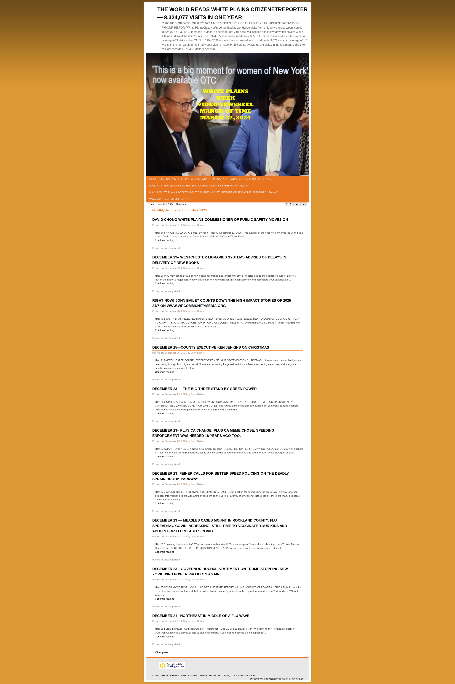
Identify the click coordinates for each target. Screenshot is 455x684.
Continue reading (166, 240)
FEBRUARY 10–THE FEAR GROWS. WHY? (184, 178)
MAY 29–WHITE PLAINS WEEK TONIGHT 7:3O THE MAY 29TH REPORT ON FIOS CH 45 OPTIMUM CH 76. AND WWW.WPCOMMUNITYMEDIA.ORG (213, 196)
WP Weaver (297, 679)
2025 (170, 204)
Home (152, 178)
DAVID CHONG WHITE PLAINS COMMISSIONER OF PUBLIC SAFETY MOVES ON (220, 219)
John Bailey (197, 225)
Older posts (160, 652)
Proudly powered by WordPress (265, 679)
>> (304, 204)
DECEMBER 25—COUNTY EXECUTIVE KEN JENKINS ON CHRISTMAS (210, 347)
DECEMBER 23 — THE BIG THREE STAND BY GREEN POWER (204, 389)
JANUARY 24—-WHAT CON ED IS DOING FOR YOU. (243, 178)
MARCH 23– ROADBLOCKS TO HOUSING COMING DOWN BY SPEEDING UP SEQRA (198, 185)
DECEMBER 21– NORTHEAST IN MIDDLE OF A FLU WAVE (200, 616)
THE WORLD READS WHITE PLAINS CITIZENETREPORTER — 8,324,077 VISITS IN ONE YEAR (208, 675)
